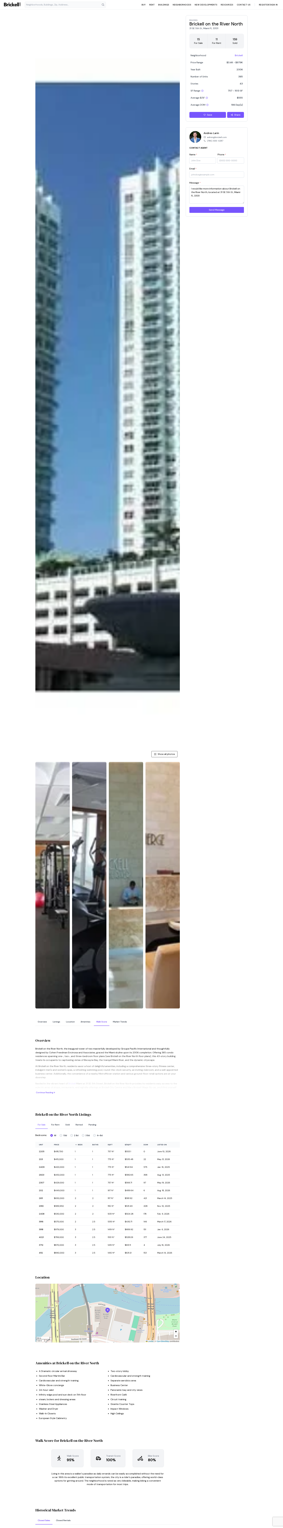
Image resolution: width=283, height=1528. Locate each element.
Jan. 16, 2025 (163, 1167)
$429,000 (59, 1182)
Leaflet (150, 1341)
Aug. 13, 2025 (163, 1175)
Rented (79, 1124)
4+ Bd (100, 1135)
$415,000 (59, 1159)
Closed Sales (44, 1520)
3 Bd (87, 1135)
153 (145, 1252)
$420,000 (59, 1167)
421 (145, 1198)
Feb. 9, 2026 (163, 1213)
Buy (144, 4)
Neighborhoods (182, 4)
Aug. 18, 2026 (163, 1190)
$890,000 (59, 1252)
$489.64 (129, 1190)
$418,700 (58, 1151)
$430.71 (128, 1221)
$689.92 (129, 1229)
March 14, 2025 (164, 1198)
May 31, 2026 (163, 1159)
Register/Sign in (268, 4)
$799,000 (59, 1237)
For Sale (41, 1124)
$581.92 (128, 1198)
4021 (41, 1237)
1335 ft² (111, 1221)
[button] (108, 1310)
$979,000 (59, 1229)
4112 (41, 1252)
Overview (42, 1021)
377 (145, 1237)
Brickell (72, 1083)
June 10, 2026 (164, 1151)
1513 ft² (111, 1237)
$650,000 (59, 1198)
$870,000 (59, 1245)
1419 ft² (111, 1229)
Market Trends (120, 1021)
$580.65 (129, 1175)
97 (145, 1182)
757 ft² (111, 1151)
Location (70, 1021)
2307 (41, 1182)
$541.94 (129, 1167)
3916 (41, 1221)
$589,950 (59, 1206)
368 (145, 1175)
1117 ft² (110, 1198)
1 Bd (65, 1135)
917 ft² (111, 1190)
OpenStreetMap (163, 1341)
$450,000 (59, 1175)
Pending (92, 1124)
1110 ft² (111, 1206)
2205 (41, 1151)
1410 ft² (111, 1252)
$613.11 (128, 1245)
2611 (41, 1198)
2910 (41, 1206)
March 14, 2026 (164, 1252)
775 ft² (111, 1159)
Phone (222, 154)
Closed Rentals (63, 1520)
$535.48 (129, 1159)
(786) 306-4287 (215, 140)
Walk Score (101, 1021)
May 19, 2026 (163, 1182)
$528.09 (129, 1237)
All (55, 1135)
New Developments (206, 4)
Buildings (163, 4)
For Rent (55, 1124)
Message (195, 182)
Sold (67, 1124)
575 (145, 1167)
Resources (227, 4)
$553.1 (128, 1151)
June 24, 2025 (164, 1237)
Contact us (244, 4)
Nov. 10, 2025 (163, 1206)
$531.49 (129, 1206)
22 (145, 1159)
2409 (42, 1167)
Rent (152, 4)
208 (146, 1206)
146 (145, 1221)
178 (145, 1213)
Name (193, 154)
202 (41, 1190)
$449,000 (59, 1190)
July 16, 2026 (163, 1245)
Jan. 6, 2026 (163, 1229)
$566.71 (128, 1182)
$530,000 (59, 1213)
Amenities (85, 1021)
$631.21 (128, 1252)
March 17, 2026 (164, 1221)
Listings (56, 1021)
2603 (41, 1175)
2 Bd (76, 1135)
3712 (41, 1245)
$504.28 (129, 1213)
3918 (41, 1229)
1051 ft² (111, 1213)
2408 (41, 1213)
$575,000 (59, 1221)
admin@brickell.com (217, 137)
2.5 (93, 1221)
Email (192, 168)
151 (145, 1229)
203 (41, 1159)
